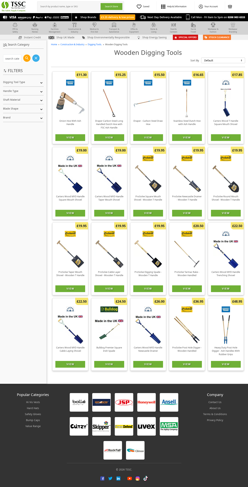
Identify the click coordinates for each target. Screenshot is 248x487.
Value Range (33, 426)
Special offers (188, 37)
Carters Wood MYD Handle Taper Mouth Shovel (109, 198)
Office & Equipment (134, 30)
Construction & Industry (74, 30)
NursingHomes (34, 30)
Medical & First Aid (94, 30)
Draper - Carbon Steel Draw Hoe (148, 122)
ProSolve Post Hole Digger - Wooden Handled (187, 349)
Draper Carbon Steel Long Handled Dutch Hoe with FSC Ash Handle (109, 124)
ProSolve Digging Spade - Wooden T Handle (148, 273)
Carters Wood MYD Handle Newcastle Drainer (148, 349)
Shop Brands (88, 17)
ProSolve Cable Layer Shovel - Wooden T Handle (109, 273)
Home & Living (153, 30)
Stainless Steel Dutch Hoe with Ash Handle (187, 122)
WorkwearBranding (233, 30)
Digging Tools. (95, 44)
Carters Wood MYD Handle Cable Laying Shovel (70, 349)
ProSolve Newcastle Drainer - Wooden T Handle (187, 198)
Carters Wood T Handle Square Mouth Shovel (225, 122)
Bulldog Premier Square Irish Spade (109, 349)
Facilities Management (54, 30)
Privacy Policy (215, 420)
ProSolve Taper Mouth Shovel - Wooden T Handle (70, 273)
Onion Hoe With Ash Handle (70, 122)
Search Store (111, 6)
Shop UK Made (65, 37)
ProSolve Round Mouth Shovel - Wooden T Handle (226, 198)
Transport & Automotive (114, 30)
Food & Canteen (173, 30)
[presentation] (69, 6)
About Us (215, 408)
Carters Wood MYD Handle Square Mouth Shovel (70, 198)
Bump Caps (33, 420)
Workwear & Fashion (213, 30)
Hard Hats (33, 408)
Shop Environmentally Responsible (108, 37)
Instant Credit (32, 37)
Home (54, 44)
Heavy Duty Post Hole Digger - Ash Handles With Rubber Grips (226, 351)
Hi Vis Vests (33, 402)
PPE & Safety (15, 30)
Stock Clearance (219, 37)
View (70, 137)
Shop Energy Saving (154, 37)
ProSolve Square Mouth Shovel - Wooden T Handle (148, 198)
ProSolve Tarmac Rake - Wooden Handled (186, 273)
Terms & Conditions (215, 414)
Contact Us (214, 402)
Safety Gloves (33, 414)
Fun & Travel (193, 30)
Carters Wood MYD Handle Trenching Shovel (226, 273)
